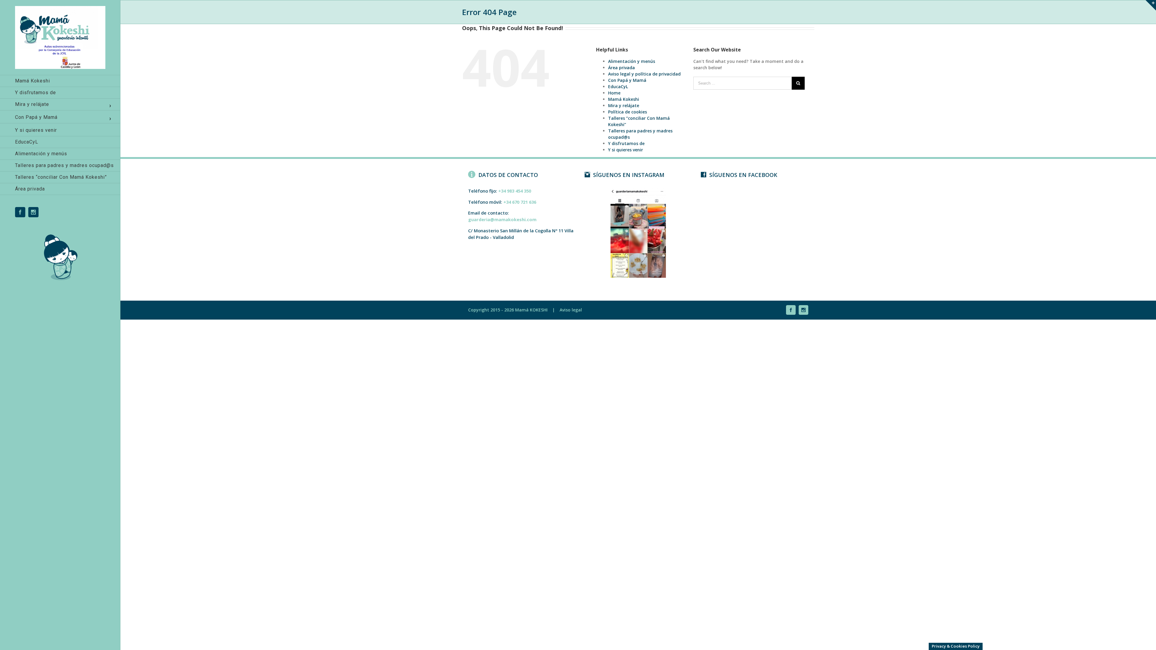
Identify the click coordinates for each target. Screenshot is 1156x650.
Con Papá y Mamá (627, 80)
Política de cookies (627, 112)
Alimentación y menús (631, 61)
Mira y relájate (623, 105)
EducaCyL (618, 86)
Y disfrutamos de (626, 143)
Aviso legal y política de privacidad (644, 74)
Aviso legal (571, 310)
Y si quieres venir (625, 150)
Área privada (621, 67)
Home (614, 93)
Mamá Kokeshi (623, 99)
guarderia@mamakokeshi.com (502, 219)
